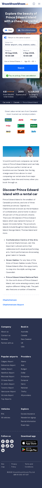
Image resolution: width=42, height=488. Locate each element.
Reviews (4, 339)
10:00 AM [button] (9, 56)
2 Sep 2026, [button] (28, 53)
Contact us (5, 335)
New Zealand (26, 339)
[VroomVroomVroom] (15, 4)
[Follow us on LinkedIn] (3, 450)
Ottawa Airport (7, 380)
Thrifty (23, 391)
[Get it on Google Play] (29, 449)
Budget (24, 369)
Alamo (23, 361)
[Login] (33, 3)
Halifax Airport (6, 369)
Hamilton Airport (7, 373)
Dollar (23, 373)
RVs (2, 414)
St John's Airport (7, 384)
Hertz (23, 384)
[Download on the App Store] (29, 443)
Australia (24, 332)
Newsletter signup (28, 417)
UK (22, 343)
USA (22, 347)
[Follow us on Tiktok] (7, 445)
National (24, 388)
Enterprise (25, 376)
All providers (26, 395)
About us (5, 332)
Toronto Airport (7, 388)
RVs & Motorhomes (28, 30)
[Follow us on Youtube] (12, 445)
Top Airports (6, 399)
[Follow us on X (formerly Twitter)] (3, 445)
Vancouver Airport (8, 391)
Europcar (24, 380)
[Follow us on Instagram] (7, 441)
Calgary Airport (7, 361)
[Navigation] (39, 3)
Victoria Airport (7, 395)
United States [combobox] (12, 61)
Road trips (25, 425)
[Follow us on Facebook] (3, 441)
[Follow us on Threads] (12, 441)
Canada (24, 335)
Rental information (28, 421)
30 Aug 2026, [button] (11, 53)
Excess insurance (28, 414)
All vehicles (5, 417)
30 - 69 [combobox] (29, 61)
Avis (22, 365)
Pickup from (8, 11)
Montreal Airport (7, 376)
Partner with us (7, 343)
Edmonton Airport (8, 365)
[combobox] (21, 44)
